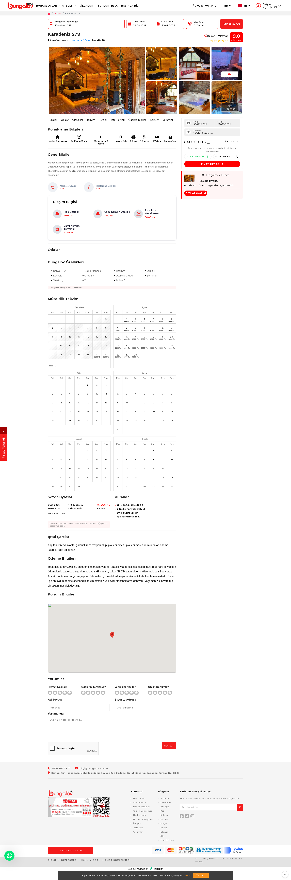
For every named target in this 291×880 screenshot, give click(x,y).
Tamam (200, 875)
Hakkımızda (139, 815)
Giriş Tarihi (139, 21)
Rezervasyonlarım (70, 850)
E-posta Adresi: (125, 699)
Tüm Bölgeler (167, 840)
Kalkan (164, 815)
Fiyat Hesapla (212, 164)
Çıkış (219, 121)
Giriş (195, 121)
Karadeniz (165, 802)
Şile (162, 836)
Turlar (103, 5)
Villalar (86, 5)
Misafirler (198, 22)
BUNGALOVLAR (46, 5)
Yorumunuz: (56, 713)
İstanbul (164, 832)
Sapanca (165, 798)
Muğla (163, 823)
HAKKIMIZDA (90, 860)
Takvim (91, 119)
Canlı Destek (196, 156)
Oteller (68, 5)
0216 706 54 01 (207, 5)
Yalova (163, 827)
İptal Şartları (118, 119)
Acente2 (199, 861)
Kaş (162, 811)
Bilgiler (53, 119)
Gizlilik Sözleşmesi (143, 811)
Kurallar (103, 119)
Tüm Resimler (229, 107)
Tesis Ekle (138, 827)
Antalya (164, 806)
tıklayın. (187, 875)
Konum (154, 119)
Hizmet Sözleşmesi (143, 819)
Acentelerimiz (140, 802)
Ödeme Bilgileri (137, 119)
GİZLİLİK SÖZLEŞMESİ (63, 860)
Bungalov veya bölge (66, 21)
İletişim (137, 823)
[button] (285, 874)
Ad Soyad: (55, 699)
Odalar (65, 119)
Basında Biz (130, 5)
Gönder (169, 745)
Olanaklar (77, 119)
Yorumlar (168, 119)
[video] (229, 74)
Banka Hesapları (141, 806)
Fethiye (164, 819)
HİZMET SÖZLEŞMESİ (116, 860)
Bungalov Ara (231, 23)
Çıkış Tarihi (167, 21)
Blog (115, 5)
